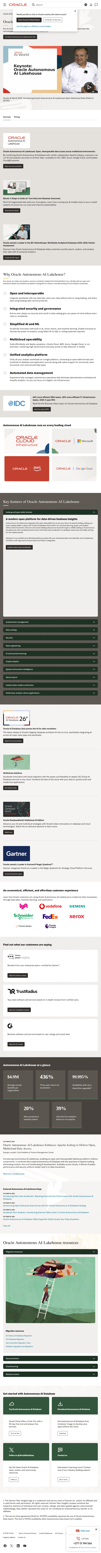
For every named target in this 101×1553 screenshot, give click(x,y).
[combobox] (55, 5)
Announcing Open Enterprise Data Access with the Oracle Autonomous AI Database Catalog (44, 1205)
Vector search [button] (11, 677)
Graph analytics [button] (12, 661)
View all (6, 1225)
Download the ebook (12, 210)
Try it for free (15, 1433)
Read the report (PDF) (41, 409)
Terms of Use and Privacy (27, 1533)
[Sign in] (91, 4)
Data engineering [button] (13, 646)
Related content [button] (12, 1374)
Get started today (11, 788)
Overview (7, 117)
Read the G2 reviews (16, 1044)
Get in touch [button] (63, 1479)
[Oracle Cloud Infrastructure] (26, 441)
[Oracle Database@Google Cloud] (74, 468)
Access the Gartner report (13, 874)
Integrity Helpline (9, 1537)
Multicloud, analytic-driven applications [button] (22, 693)
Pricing (17, 117)
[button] (4, 4)
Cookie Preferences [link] (45, 1533)
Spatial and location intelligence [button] (19, 669)
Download (62, 1433)
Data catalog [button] (11, 630)
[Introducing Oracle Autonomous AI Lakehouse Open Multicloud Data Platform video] (50, 69)
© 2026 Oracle (8, 1533)
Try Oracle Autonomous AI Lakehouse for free (20, 37)
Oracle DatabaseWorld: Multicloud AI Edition (23, 820)
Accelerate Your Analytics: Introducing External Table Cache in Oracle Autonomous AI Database (46, 1212)
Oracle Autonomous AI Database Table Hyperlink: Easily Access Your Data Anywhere (41, 1219)
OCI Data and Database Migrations (19, 1336)
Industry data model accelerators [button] (20, 685)
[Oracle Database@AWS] (26, 468)
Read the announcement (13, 166)
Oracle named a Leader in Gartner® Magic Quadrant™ (28, 864)
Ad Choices (59, 1533)
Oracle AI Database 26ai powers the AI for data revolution (29, 728)
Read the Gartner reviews (17, 975)
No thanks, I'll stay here (53, 20)
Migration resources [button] (14, 1252)
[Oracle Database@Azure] (74, 441)
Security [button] (9, 638)
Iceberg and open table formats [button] (19, 512)
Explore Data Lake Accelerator (19, 547)
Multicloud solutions (12, 773)
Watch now (8, 832)
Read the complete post (13, 1173)
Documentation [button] (12, 1358)
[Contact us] (96, 4)
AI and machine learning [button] (16, 653)
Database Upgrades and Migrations (19, 1346)
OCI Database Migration (15, 1339)
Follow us (14, 1479)
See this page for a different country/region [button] (34, 26)
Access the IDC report (12, 258)
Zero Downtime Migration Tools (18, 1343)
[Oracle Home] (17, 4)
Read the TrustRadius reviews (19, 1010)
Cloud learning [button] (12, 1366)
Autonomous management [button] (17, 622)
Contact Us (22, 1537)
